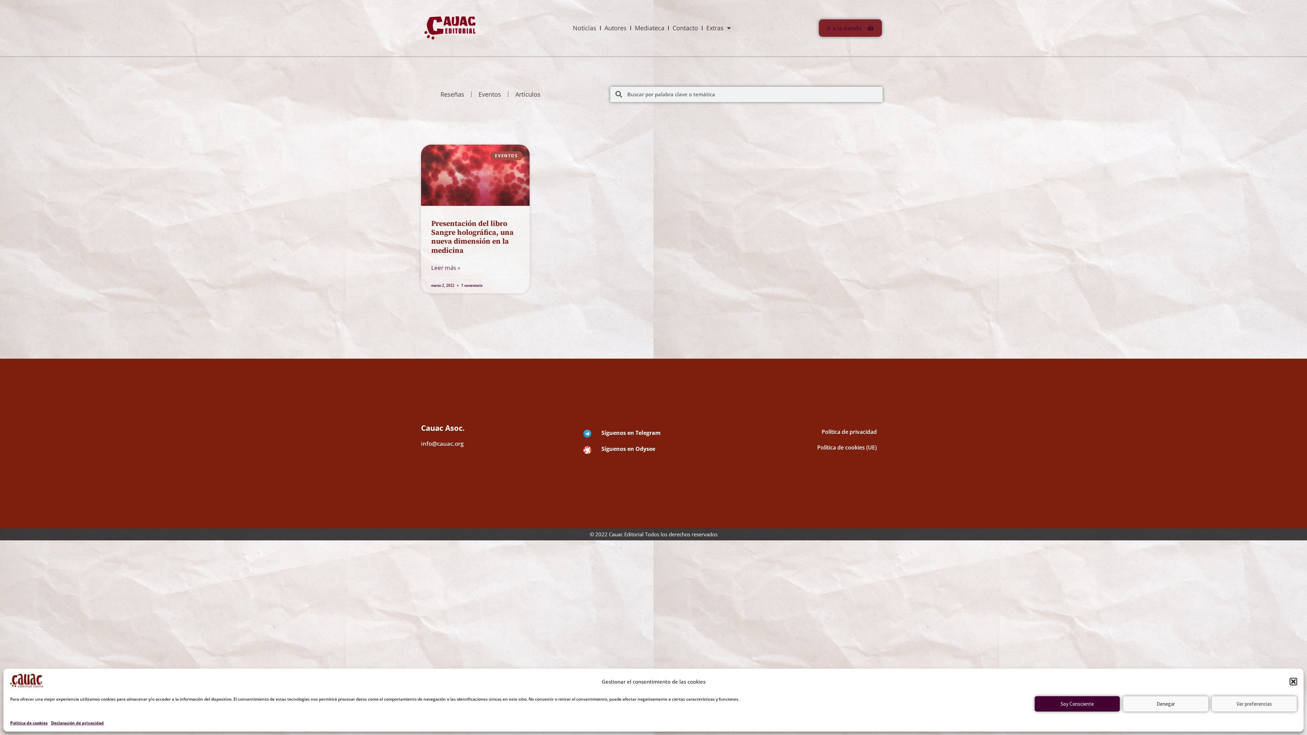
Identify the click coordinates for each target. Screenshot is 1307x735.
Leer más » (445, 268)
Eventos (490, 94)
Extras (715, 28)
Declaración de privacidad (77, 723)
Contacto (685, 28)
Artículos (527, 94)
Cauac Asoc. (443, 428)
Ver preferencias (1254, 704)
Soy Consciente (1077, 704)
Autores (615, 28)
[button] (1293, 681)
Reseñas (452, 94)
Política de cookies (29, 723)
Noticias (584, 28)
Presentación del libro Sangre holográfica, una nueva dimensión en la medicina (472, 237)
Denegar (1166, 704)
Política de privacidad (849, 432)
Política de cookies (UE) (847, 447)
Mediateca (649, 28)
